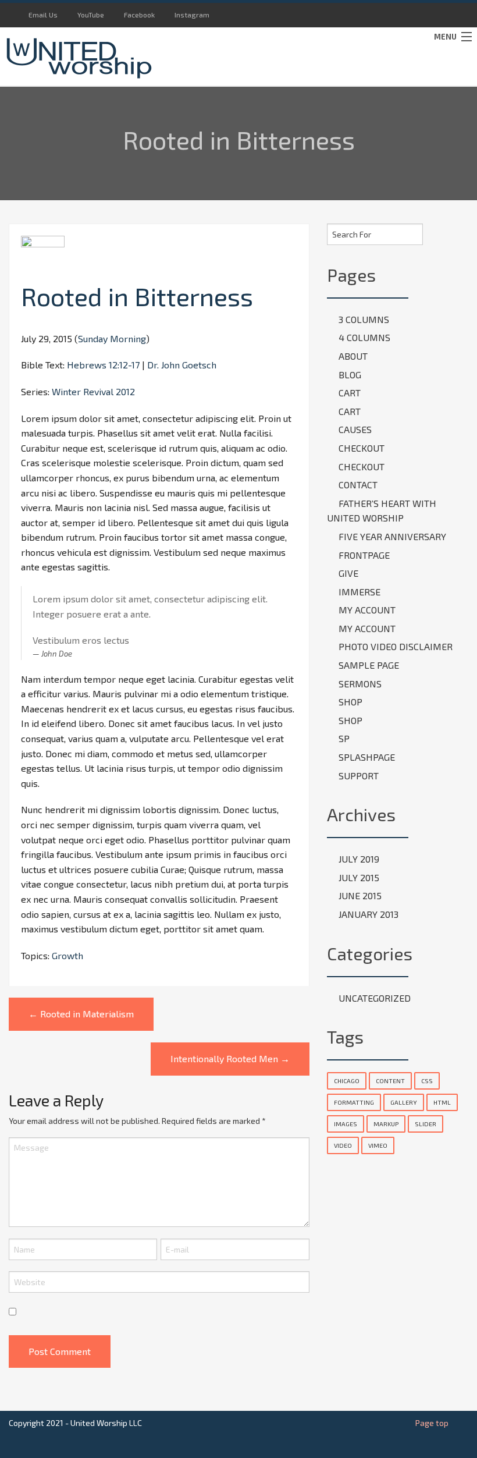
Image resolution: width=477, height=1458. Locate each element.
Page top (431, 1423)
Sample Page (369, 665)
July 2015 (359, 877)
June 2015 (360, 895)
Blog (350, 374)
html (442, 1102)
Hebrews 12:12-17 (103, 364)
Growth (67, 955)
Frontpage (364, 555)
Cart (350, 392)
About (353, 355)
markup (385, 1123)
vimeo (377, 1145)
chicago (346, 1080)
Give (348, 573)
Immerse (359, 591)
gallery (403, 1102)
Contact (358, 484)
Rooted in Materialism (81, 1013)
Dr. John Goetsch (181, 364)
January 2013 (368, 914)
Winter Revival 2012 (93, 391)
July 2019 (359, 858)
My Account (367, 628)
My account (367, 609)
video (343, 1145)
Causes (355, 429)
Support (359, 775)
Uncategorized (375, 997)
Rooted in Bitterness (137, 296)
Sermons (360, 683)
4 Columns (364, 337)
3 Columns (364, 319)
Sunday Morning (112, 338)
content (390, 1080)
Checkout (362, 447)
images (345, 1123)
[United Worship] (179, 56)
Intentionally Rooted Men (230, 1058)
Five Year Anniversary (392, 536)
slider (425, 1123)
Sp (344, 738)
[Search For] (414, 232)
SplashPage (367, 756)
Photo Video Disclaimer (396, 646)
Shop (350, 701)
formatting (354, 1102)
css (427, 1080)
